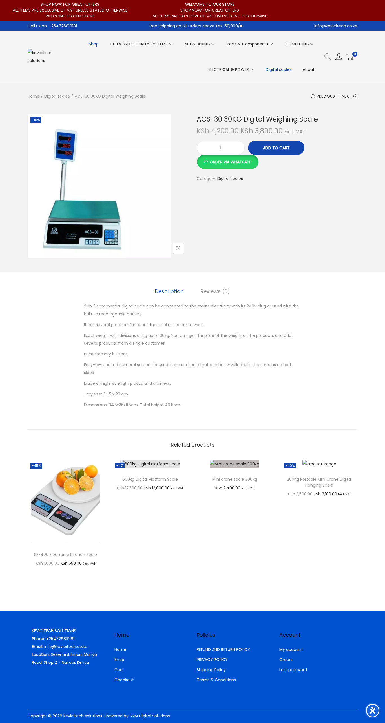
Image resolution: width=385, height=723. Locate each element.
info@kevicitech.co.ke (335, 26)
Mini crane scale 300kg (234, 479)
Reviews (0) (215, 291)
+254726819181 (60, 638)
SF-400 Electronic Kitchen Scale (65, 554)
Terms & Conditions (216, 680)
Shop (119, 659)
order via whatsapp (230, 162)
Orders (286, 659)
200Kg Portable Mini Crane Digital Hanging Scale (319, 482)
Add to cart (276, 148)
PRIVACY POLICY (212, 659)
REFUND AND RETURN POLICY (223, 649)
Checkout (124, 680)
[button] (227, 159)
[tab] (169, 291)
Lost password (293, 670)
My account (291, 649)
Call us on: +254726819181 (52, 26)
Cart (118, 670)
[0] (349, 56)
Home (33, 96)
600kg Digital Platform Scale (150, 479)
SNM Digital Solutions (150, 716)
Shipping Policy (211, 670)
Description (169, 291)
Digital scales (57, 96)
